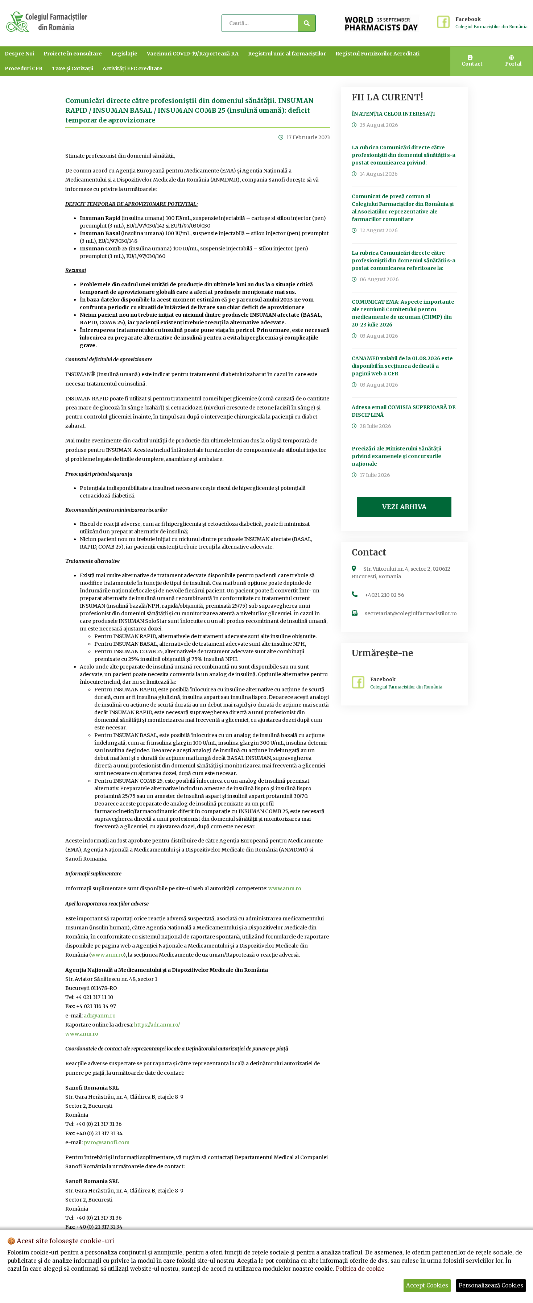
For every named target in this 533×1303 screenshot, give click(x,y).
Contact (472, 64)
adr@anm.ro (100, 1015)
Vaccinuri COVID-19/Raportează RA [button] (193, 53)
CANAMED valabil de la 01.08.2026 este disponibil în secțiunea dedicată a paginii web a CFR (402, 366)
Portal (513, 64)
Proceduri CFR (23, 68)
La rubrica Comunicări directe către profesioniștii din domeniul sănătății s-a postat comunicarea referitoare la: (403, 260)
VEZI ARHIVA (404, 507)
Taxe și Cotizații (72, 68)
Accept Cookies (427, 1285)
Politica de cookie (360, 1268)
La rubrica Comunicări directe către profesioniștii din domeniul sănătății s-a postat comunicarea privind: (403, 155)
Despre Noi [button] (19, 53)
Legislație (124, 53)
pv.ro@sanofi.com (106, 1142)
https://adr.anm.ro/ (157, 1024)
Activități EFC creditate (132, 68)
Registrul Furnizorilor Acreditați (377, 53)
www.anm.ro (284, 888)
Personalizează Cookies (491, 1285)
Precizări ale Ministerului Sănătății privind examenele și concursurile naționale (396, 456)
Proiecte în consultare (73, 53)
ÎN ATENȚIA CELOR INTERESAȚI (393, 114)
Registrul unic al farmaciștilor (287, 53)
